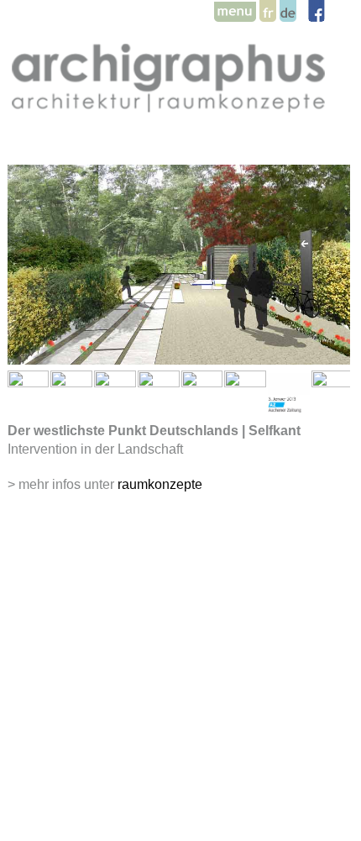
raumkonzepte (160, 484)
